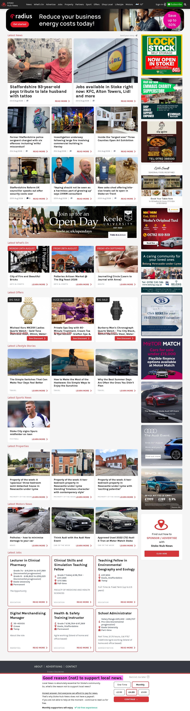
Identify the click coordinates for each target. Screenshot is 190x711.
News (12, 545)
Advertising (54, 666)
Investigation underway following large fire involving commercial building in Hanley (71, 142)
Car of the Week (62, 545)
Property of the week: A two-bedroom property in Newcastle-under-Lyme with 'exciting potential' (115, 484)
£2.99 (119, 692)
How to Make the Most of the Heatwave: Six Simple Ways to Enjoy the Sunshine (72, 382)
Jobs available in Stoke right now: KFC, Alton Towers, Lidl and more (104, 91)
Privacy (50, 671)
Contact (71, 666)
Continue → (131, 699)
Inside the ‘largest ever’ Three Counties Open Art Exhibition (116, 139)
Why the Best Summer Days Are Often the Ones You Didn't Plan (116, 382)
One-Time (122, 684)
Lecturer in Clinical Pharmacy (25, 562)
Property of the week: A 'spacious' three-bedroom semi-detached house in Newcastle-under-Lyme (25, 484)
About (38, 666)
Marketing (15, 648)
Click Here (161, 553)
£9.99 (144, 692)
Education (15, 602)
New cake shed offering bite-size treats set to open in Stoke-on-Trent (115, 190)
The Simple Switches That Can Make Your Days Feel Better (28, 381)
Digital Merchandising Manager (28, 615)
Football (14, 439)
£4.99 (132, 692)
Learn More (38, 284)
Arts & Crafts (17, 284)
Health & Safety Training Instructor (69, 615)
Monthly (140, 684)
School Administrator (115, 613)
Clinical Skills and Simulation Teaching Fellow (70, 564)
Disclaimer (59, 671)
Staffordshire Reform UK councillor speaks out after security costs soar (26, 190)
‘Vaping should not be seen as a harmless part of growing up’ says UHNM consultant (73, 190)
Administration (105, 648)
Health (101, 284)
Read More (61, 101)
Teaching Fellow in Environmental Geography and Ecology (116, 564)
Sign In (159, 4)
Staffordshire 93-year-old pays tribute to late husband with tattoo (38, 91)
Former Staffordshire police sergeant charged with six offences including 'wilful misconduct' (26, 142)
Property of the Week (21, 497)
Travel (13, 390)
